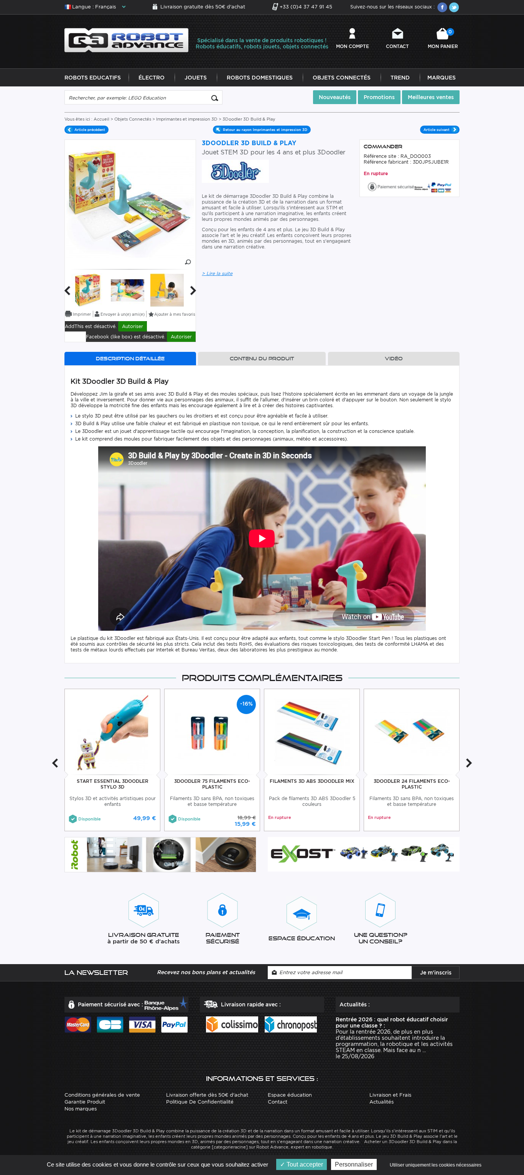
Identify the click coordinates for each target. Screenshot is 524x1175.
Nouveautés (335, 97)
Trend (400, 78)
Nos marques (80, 1109)
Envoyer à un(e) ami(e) (123, 314)
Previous (67, 291)
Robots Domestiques (260, 78)
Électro (151, 78)
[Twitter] (454, 7)
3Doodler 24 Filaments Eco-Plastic (412, 784)
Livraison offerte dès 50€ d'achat (207, 1095)
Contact (397, 46)
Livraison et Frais (390, 1095)
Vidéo (394, 358)
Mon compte (352, 46)
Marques (441, 78)
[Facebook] (442, 7)
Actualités (381, 1102)
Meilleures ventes (431, 97)
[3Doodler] (235, 171)
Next (193, 291)
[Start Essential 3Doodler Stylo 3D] (112, 732)
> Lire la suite (217, 273)
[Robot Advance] (126, 40)
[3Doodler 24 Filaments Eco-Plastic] (412, 732)
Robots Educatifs (92, 78)
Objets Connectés (342, 78)
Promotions (379, 97)
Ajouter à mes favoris (174, 314)
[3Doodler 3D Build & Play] (88, 290)
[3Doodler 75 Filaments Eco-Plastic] (212, 732)
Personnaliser (354, 1164)
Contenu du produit (262, 358)
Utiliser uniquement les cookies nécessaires (435, 1165)
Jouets (196, 78)
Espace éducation (290, 1095)
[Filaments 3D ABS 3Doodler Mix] (312, 732)
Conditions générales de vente (102, 1095)
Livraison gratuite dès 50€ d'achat (202, 7)
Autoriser (132, 326)
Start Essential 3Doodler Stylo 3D (112, 784)
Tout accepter (304, 1164)
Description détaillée (130, 358)
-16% (246, 704)
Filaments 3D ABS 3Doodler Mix (312, 781)
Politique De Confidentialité (200, 1102)
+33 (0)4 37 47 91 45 (306, 7)
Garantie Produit (84, 1102)
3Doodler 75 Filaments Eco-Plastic (212, 784)
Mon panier (443, 39)
